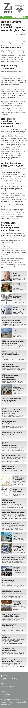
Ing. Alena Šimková (6, 431)
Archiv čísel (4, 675)
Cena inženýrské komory (8, 686)
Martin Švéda (15, 476)
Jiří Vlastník (4, 556)
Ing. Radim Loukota (16, 283)
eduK (2, 685)
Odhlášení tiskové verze (8, 678)
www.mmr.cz (4, 262)
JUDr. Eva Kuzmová (16, 487)
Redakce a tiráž (5, 677)
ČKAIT (3, 691)
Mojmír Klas (4, 465)
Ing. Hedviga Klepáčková (7, 362)
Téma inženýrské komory (8, 688)
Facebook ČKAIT (6, 693)
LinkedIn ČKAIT (5, 694)
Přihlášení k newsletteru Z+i (9, 680)
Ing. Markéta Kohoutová (17, 533)
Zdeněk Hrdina (5, 578)
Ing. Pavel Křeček (16, 294)
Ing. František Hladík (17, 567)
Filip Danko (15, 328)
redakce (3, 32)
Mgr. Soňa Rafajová (16, 544)
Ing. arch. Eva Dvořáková (7, 590)
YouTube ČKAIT (5, 696)
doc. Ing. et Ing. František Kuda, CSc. (9, 624)
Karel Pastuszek (5, 442)
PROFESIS (4, 683)
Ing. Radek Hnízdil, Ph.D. (7, 510)
